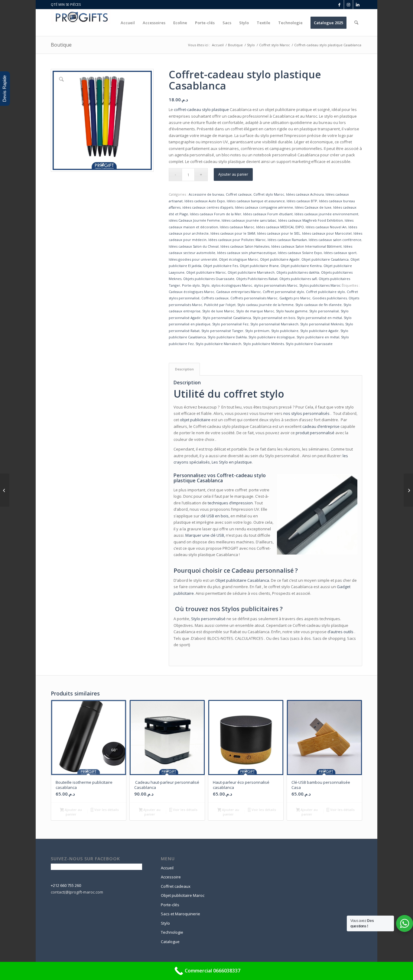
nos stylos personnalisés (306, 413)
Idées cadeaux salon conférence (335, 239)
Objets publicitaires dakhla (297, 272)
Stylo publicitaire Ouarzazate (309, 343)
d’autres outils (340, 631)
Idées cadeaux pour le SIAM (232, 233)
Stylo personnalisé (324, 311)
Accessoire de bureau (206, 194)
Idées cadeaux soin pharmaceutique (246, 252)
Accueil (167, 868)
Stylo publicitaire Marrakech (218, 343)
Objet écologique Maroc (238, 259)
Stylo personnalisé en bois (274, 317)
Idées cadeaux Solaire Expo (300, 252)
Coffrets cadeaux (215, 298)
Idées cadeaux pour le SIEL (278, 233)
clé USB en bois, (214, 516)
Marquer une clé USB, (205, 535)
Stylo (206, 285)
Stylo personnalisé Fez (230, 324)
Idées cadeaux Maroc (237, 227)
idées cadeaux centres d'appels (207, 207)
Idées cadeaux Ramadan (287, 239)
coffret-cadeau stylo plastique (201, 109)
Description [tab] (184, 369)
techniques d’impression (230, 503)
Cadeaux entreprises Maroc (238, 291)
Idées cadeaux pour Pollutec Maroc (237, 239)
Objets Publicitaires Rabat (257, 278)
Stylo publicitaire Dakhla (227, 337)
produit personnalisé (315, 432)
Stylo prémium (257, 330)
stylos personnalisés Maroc (276, 285)
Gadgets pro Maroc (295, 298)
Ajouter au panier (233, 174)
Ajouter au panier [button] (73, 811)
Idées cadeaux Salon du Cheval (194, 246)
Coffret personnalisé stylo (283, 291)
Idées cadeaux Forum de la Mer (215, 214)
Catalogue (170, 941)
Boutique (61, 44)
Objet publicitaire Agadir (280, 259)
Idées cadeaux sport (340, 252)
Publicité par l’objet (220, 304)
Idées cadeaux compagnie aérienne (264, 207)
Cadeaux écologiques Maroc (191, 291)
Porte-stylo (191, 285)
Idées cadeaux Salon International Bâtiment (306, 246)
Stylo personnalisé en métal (319, 317)
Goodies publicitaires (329, 298)
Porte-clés (170, 904)
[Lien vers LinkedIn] (357, 4)
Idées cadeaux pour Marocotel (327, 233)
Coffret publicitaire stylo (325, 291)
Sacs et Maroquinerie (180, 914)
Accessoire (171, 877)
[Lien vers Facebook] (339, 4)
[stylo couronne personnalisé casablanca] (4, 490)
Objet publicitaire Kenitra (301, 265)
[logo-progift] (81, 22)
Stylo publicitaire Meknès (263, 343)
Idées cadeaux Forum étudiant (268, 214)
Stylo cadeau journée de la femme (265, 304)
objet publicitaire (195, 419)
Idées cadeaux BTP (302, 201)
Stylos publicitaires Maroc (320, 285)
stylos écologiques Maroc (231, 285)
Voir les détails (106, 809)
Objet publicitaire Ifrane (259, 265)
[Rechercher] (356, 22)
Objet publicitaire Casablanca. (242, 580)
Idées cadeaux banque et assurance (256, 201)
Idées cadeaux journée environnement (326, 214)
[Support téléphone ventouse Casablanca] (408, 490)
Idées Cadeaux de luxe (313, 207)
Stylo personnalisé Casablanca (227, 317)
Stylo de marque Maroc (255, 311)
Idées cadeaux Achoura (305, 194)
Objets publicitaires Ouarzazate (208, 278)
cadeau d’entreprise (321, 426)
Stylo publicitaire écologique (272, 337)
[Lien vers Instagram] (348, 4)
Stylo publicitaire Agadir (319, 330)
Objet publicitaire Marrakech (251, 272)
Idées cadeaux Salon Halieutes (244, 246)
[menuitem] (128, 22)
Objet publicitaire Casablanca (325, 259)
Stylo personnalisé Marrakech (274, 324)
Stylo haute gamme (291, 311)
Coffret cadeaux (239, 194)
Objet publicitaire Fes (220, 265)
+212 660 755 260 (66, 885)
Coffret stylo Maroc (268, 194)
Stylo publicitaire (284, 330)
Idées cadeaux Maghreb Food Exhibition (310, 220)
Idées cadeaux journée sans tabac (249, 220)
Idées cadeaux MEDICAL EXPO (280, 227)
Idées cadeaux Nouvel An (326, 227)
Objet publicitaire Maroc (206, 272)
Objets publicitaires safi (298, 278)
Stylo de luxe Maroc (218, 311)
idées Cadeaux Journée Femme (194, 220)
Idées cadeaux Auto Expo (204, 201)
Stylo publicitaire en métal (318, 337)
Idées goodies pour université (193, 259)
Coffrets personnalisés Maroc (254, 298)
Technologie (172, 932)
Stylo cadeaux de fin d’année (318, 304)
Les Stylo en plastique (232, 462)
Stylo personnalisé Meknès (321, 324)
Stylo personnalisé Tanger (222, 330)
